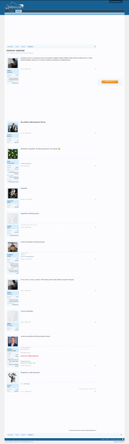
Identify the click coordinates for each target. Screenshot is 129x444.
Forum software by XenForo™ (19, 441)
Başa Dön (118, 439)
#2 (95, 133)
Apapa (16, 329)
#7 (95, 290)
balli (8, 161)
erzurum (16, 169)
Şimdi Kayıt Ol (110, 81)
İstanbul (16, 391)
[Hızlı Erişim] (95, 46)
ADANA (16, 260)
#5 (95, 227)
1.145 (17, 328)
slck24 (9, 226)
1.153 (17, 389)
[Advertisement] (51, 30)
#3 (95, 166)
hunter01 (10, 254)
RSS (122, 439)
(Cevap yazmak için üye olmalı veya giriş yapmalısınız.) (82, 430)
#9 (95, 365)
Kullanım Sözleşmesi (119, 441)
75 (17, 140)
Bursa (17, 356)
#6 (95, 259)
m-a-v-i (9, 385)
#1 (95, 69)
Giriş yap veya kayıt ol (115, 1)
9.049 (17, 167)
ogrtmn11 (10, 201)
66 (17, 230)
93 (17, 205)
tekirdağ (16, 207)
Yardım (107, 439)
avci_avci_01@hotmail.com (27, 256)
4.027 (17, 354)
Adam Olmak (26, 384)
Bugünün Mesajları (10, 13)
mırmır (9, 135)
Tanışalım (12, 53)
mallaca (9, 349)
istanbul (16, 142)
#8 (95, 322)
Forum (18, 11)
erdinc (21, 53)
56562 (9, 324)
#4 (95, 199)
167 (17, 258)
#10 (95, 391)
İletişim (103, 439)
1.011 (17, 74)
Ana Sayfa (11, 11)
